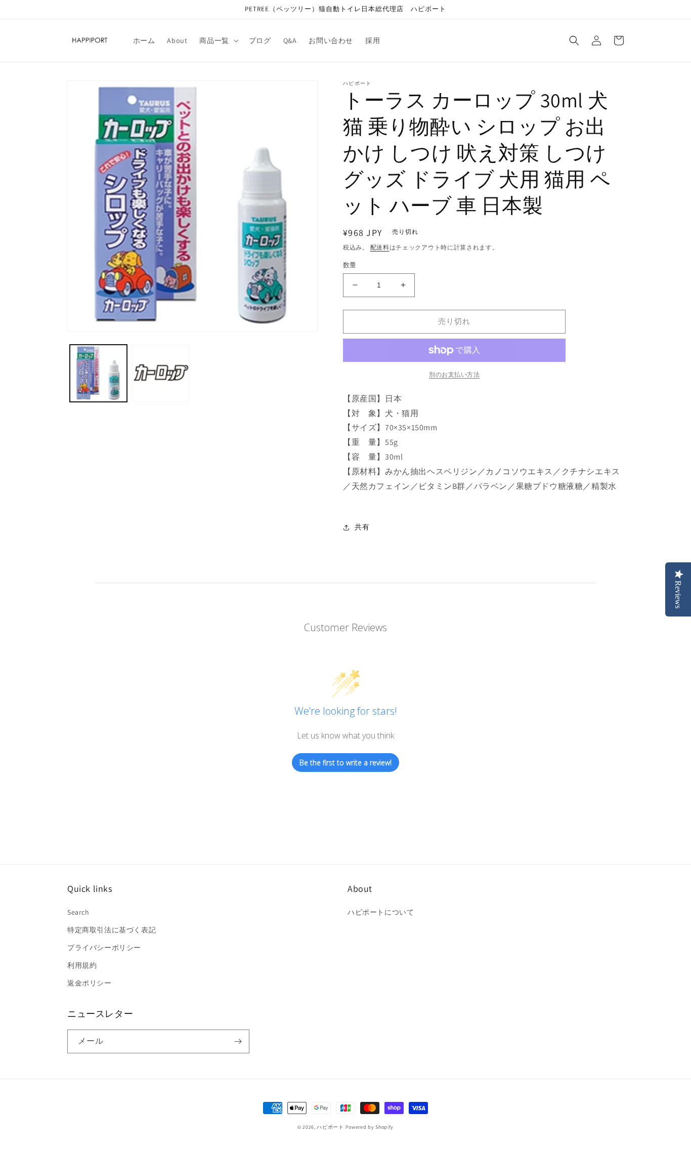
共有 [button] (362, 526)
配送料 (380, 247)
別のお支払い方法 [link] (454, 374)
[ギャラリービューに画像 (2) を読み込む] (160, 373)
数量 (350, 265)
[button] (217, 40)
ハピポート (330, 1127)
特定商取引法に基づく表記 (111, 929)
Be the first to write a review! (345, 762)
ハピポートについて (381, 912)
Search (78, 912)
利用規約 (82, 965)
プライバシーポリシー (104, 947)
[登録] (238, 1041)
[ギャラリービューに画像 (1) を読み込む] (98, 373)
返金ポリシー (89, 983)
